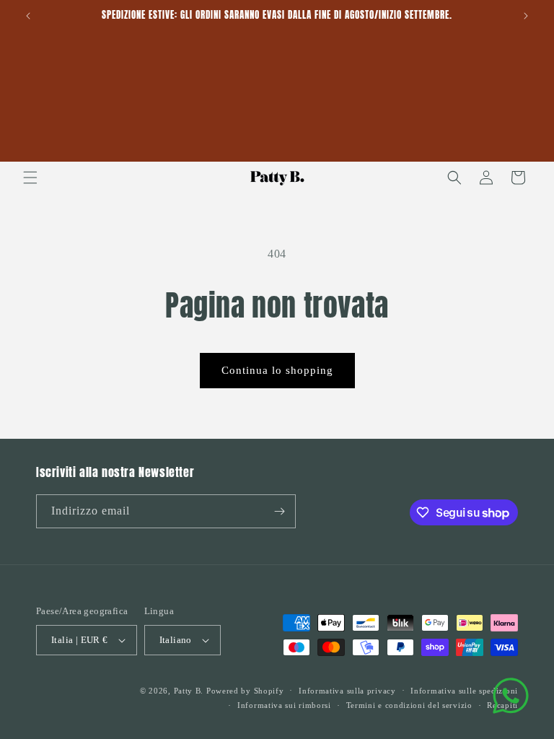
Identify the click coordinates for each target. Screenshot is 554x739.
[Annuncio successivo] (526, 16)
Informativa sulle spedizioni (464, 690)
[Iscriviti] (279, 511)
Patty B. (189, 690)
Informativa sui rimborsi (284, 705)
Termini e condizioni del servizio (409, 705)
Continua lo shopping (277, 370)
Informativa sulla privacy (347, 690)
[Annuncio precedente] (28, 16)
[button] (30, 177)
